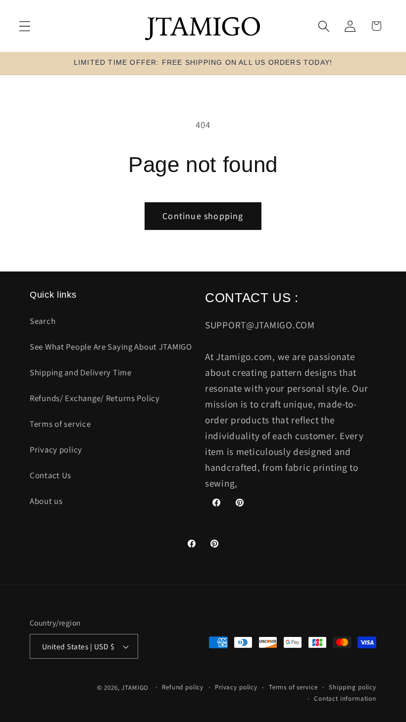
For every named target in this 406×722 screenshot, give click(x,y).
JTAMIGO (135, 687)
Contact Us (50, 475)
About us (46, 501)
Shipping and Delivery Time (81, 372)
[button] (25, 26)
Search (42, 321)
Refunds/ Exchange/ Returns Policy (95, 398)
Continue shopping (202, 216)
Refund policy (182, 687)
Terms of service (60, 423)
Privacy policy (56, 449)
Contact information (345, 698)
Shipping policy (352, 687)
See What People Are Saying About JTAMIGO (111, 346)
